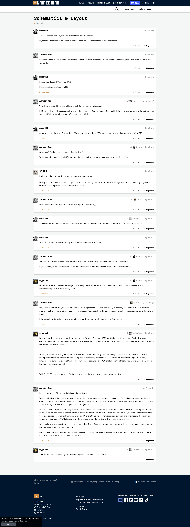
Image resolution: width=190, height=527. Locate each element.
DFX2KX (43, 171)
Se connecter (130, 9)
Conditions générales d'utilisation (90, 502)
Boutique (135, 3)
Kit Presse (80, 496)
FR (36, 496)
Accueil (39, 501)
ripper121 (43, 30)
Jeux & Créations (119, 3)
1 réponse (43, 138)
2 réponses (44, 92)
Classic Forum (82, 509)
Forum (81, 3)
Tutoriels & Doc (103, 3)
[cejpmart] (35, 281)
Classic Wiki (81, 506)
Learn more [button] (24, 521)
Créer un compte (146, 9)
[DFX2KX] (35, 172)
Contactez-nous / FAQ (43, 518)
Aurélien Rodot (46, 54)
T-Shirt (147, 3)
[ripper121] (35, 31)
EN (41, 496)
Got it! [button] (8, 524)
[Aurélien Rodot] (35, 55)
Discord (91, 3)
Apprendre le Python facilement (89, 499)
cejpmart (43, 280)
